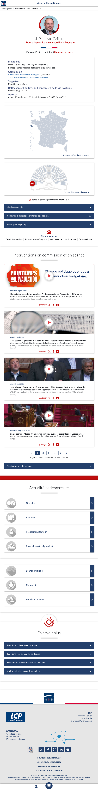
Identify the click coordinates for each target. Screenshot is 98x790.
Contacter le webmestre (59, 777)
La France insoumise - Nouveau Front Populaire (49, 42)
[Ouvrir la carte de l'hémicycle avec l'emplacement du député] (49, 178)
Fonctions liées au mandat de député (49, 654)
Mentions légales (14, 777)
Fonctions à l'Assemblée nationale (49, 645)
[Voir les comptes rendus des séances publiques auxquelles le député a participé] (49, 571)
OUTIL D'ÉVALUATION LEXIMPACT (48, 771)
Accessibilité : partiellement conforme (35, 777)
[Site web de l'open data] (49, 735)
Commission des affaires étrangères (24, 75)
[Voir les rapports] (49, 518)
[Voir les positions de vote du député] (49, 599)
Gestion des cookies (83, 777)
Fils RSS (72, 777)
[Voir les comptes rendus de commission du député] (49, 585)
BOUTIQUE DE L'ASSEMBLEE (48, 758)
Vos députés (7, 9)
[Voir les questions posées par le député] (49, 503)
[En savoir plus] (49, 532)
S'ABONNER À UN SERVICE (48, 766)
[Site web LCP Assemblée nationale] (49, 717)
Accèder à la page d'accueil (3, 3)
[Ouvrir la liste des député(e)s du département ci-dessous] (49, 132)
